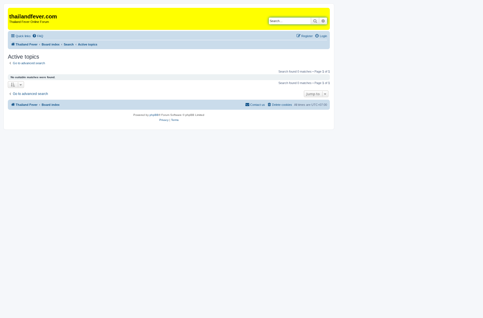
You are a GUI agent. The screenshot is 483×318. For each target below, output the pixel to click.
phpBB (154, 114)
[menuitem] (37, 36)
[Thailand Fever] (12, 10)
